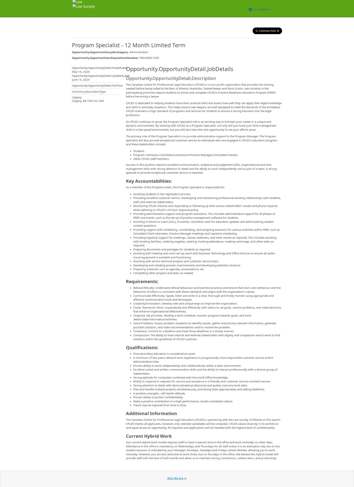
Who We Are (175, 478)
